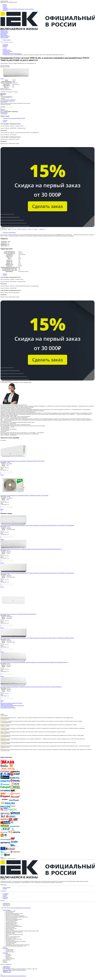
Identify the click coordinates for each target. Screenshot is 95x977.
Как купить (5, 897)
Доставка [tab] (5, 120)
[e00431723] (16, 76)
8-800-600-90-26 (4, 30)
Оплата (4, 896)
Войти (2, 36)
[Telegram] (5, 94)
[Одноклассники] (2, 94)
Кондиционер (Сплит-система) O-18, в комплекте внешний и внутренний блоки (18, 614)
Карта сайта (28, 907)
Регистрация (7, 36)
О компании (6, 893)
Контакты (5, 898)
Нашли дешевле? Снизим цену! (7, 101)
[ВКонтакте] (1, 94)
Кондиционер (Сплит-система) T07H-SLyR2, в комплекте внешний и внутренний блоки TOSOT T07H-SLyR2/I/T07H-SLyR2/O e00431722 (31, 549)
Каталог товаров (6, 887)
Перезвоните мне (4, 31)
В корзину (3, 109)
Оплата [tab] (4, 121)
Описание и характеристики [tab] (9, 232)
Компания (5, 952)
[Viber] (4, 94)
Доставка (5, 894)
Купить (2, 474)
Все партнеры (4, 760)
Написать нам (4, 34)
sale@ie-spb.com (4, 33)
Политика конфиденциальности (18, 907)
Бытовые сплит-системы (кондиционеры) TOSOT (14, 118)
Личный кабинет (4, 35)
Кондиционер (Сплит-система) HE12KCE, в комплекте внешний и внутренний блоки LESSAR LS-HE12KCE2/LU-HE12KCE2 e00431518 (31, 686)
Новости (5, 888)
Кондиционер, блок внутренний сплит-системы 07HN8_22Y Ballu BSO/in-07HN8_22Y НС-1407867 (23, 461)
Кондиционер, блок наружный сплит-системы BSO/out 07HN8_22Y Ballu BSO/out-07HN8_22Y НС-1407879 (24, 495)
